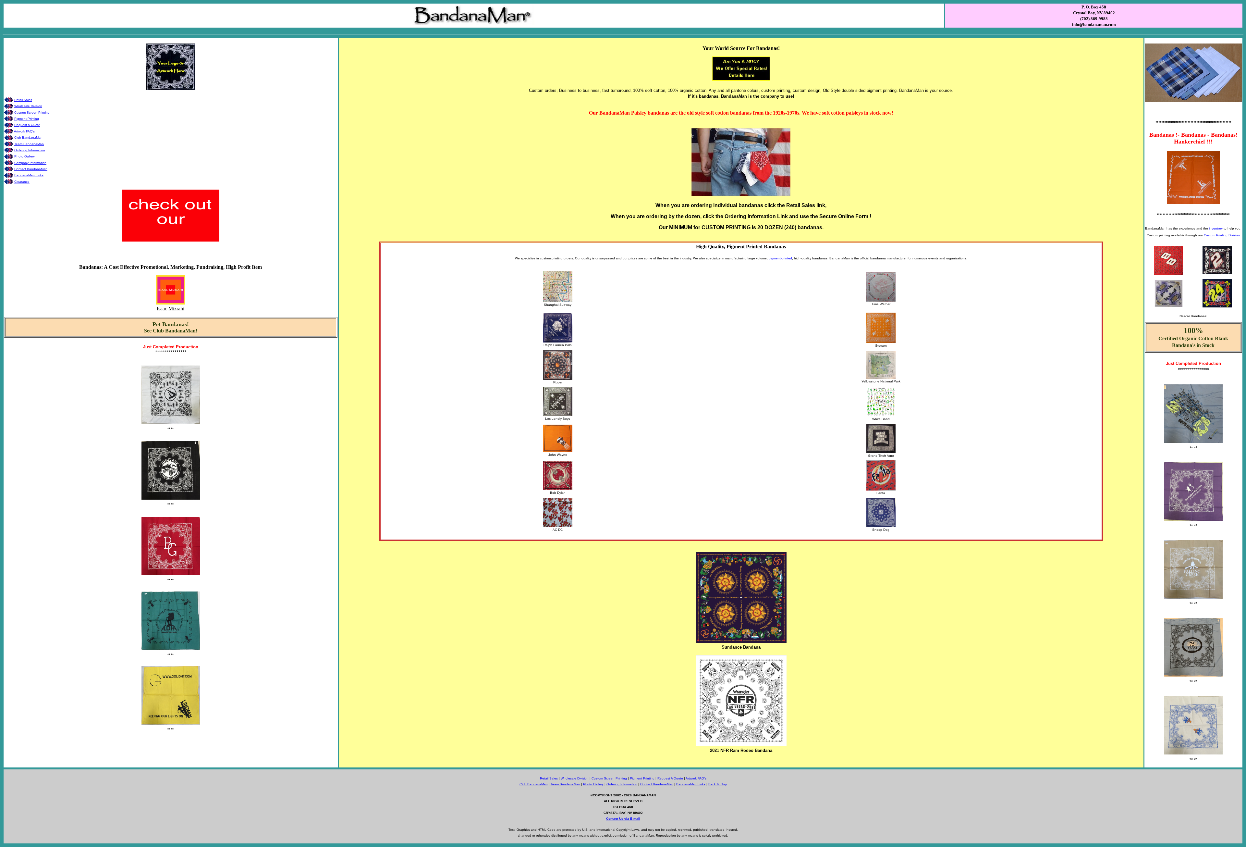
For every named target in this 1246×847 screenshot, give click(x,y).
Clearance (22, 181)
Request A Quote (670, 778)
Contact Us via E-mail (623, 818)
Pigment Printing (26, 118)
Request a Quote (27, 125)
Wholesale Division (28, 106)
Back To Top (717, 784)
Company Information (30, 163)
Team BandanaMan (29, 144)
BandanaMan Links (28, 175)
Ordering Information (29, 150)
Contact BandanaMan (30, 169)
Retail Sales (23, 100)
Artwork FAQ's (24, 131)
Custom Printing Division (1222, 235)
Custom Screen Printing (32, 112)
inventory (1216, 228)
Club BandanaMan (28, 137)
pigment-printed (780, 258)
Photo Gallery (24, 156)
